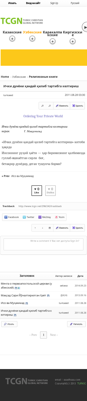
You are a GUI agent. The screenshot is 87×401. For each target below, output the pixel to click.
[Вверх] (35, 227)
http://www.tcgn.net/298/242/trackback (40, 206)
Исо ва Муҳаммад (13, 303)
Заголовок (27, 276)
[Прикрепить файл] (49, 227)
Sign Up (54, 3)
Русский (75, 3)
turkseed (8, 95)
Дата (80, 275)
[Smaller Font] (49, 105)
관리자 (63, 295)
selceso (64, 285)
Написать (77, 324)
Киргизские (72, 33)
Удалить (79, 105)
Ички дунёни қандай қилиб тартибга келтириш (41, 86)
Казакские (12, 32)
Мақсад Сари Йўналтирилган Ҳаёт (24, 295)
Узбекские (32, 32)
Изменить (63, 105)
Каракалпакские (52, 33)
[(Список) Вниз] (42, 227)
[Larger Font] (42, 105)
